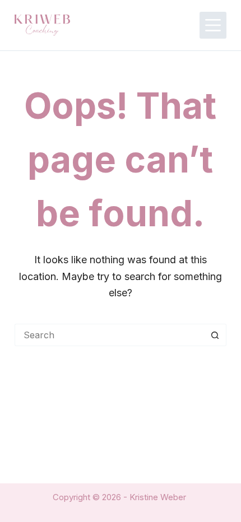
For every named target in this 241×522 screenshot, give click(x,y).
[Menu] (213, 25)
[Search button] (215, 335)
